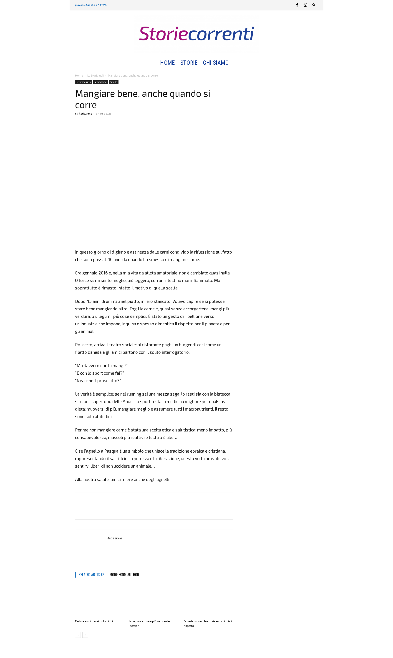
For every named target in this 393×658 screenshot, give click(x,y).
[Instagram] (305, 5)
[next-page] (85, 635)
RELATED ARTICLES (91, 574)
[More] (101, 123)
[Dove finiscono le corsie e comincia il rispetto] (208, 600)
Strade (113, 82)
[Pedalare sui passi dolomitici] (100, 600)
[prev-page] (78, 635)
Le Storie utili (95, 75)
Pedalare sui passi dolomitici (94, 621)
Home (79, 75)
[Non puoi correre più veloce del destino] (154, 600)
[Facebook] (297, 5)
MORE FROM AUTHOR (124, 574)
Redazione (85, 113)
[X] (90, 123)
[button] (237, 63)
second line (100, 82)
